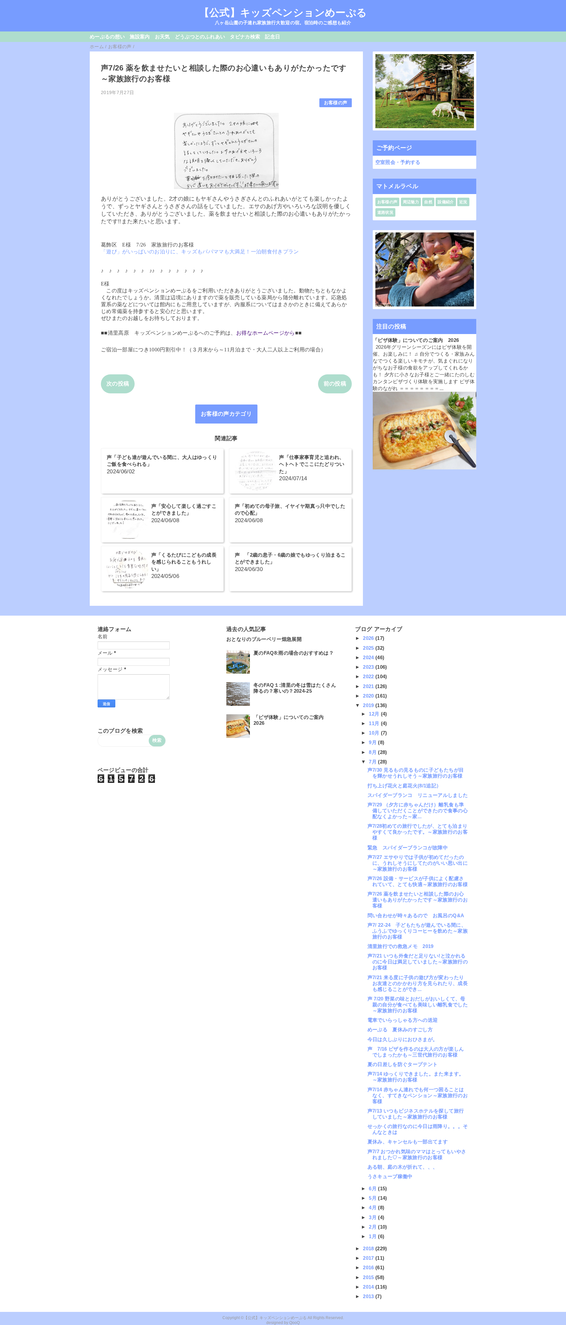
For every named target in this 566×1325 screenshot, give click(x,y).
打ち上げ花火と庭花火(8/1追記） (405, 785)
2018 (369, 1248)
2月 (373, 1227)
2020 (369, 696)
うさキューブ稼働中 (390, 1176)
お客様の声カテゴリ (226, 414)
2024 (369, 657)
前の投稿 (335, 384)
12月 (375, 714)
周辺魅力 (411, 202)
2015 (369, 1277)
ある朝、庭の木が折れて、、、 (403, 1167)
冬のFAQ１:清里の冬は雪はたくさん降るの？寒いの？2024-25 (295, 688)
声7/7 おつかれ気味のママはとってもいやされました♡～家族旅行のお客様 (417, 1154)
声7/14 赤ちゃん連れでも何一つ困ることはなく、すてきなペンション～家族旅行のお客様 (418, 1095)
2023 (369, 667)
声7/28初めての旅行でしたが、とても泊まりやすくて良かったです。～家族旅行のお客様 (418, 831)
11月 (375, 723)
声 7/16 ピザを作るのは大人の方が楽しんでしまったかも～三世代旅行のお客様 (416, 1052)
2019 (369, 705)
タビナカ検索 (245, 36)
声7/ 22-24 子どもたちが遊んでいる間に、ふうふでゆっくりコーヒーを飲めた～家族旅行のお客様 (418, 930)
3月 (373, 1217)
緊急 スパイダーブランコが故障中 (408, 847)
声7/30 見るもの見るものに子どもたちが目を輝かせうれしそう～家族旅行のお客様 (416, 773)
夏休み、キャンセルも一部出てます (408, 1141)
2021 (369, 686)
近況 (463, 202)
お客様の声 (336, 102)
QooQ (294, 1322)
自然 (428, 202)
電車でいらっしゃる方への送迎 (403, 1020)
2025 (369, 648)
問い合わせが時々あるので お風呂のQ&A (416, 915)
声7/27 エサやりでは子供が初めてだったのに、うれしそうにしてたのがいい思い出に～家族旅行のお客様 (418, 863)
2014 (369, 1287)
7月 (373, 761)
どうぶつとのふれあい (200, 36)
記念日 (272, 36)
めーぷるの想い (107, 36)
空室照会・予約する (398, 162)
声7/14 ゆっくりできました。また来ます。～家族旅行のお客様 (416, 1076)
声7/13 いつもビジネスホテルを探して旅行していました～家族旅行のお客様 (416, 1113)
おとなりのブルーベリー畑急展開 (264, 639)
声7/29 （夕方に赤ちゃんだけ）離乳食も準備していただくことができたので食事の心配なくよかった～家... (418, 810)
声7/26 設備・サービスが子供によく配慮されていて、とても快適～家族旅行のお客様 (418, 881)
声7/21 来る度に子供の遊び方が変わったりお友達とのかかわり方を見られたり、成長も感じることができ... (418, 983)
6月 (373, 1188)
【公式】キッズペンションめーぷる (283, 12)
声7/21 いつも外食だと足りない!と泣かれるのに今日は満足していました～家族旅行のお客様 (418, 961)
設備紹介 (446, 202)
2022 (369, 676)
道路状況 (385, 212)
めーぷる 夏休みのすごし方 (400, 1029)
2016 (369, 1267)
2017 (369, 1258)
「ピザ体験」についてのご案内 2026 (416, 340)
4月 (373, 1207)
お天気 (162, 36)
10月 (375, 733)
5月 (373, 1198)
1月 (373, 1236)
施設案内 (140, 36)
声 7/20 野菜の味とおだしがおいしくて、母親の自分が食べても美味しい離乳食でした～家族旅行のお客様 (418, 1004)
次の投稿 (117, 384)
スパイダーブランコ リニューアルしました (418, 795)
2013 (369, 1296)
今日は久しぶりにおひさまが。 (403, 1039)
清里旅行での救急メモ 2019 (401, 946)
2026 (369, 638)
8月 (373, 752)
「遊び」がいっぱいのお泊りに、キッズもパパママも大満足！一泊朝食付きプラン (200, 251)
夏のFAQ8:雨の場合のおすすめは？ (294, 653)
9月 (373, 742)
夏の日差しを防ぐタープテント (403, 1064)
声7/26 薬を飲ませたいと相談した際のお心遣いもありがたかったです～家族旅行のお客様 (418, 899)
